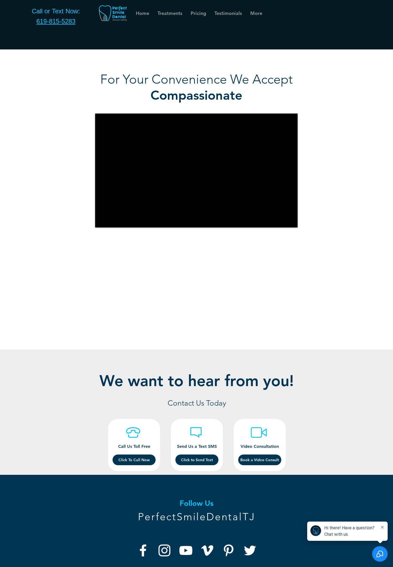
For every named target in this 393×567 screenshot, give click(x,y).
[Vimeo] (207, 550)
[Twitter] (250, 550)
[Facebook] (143, 550)
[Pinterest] (229, 550)
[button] (228, 13)
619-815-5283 (55, 21)
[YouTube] (186, 550)
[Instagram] (164, 550)
